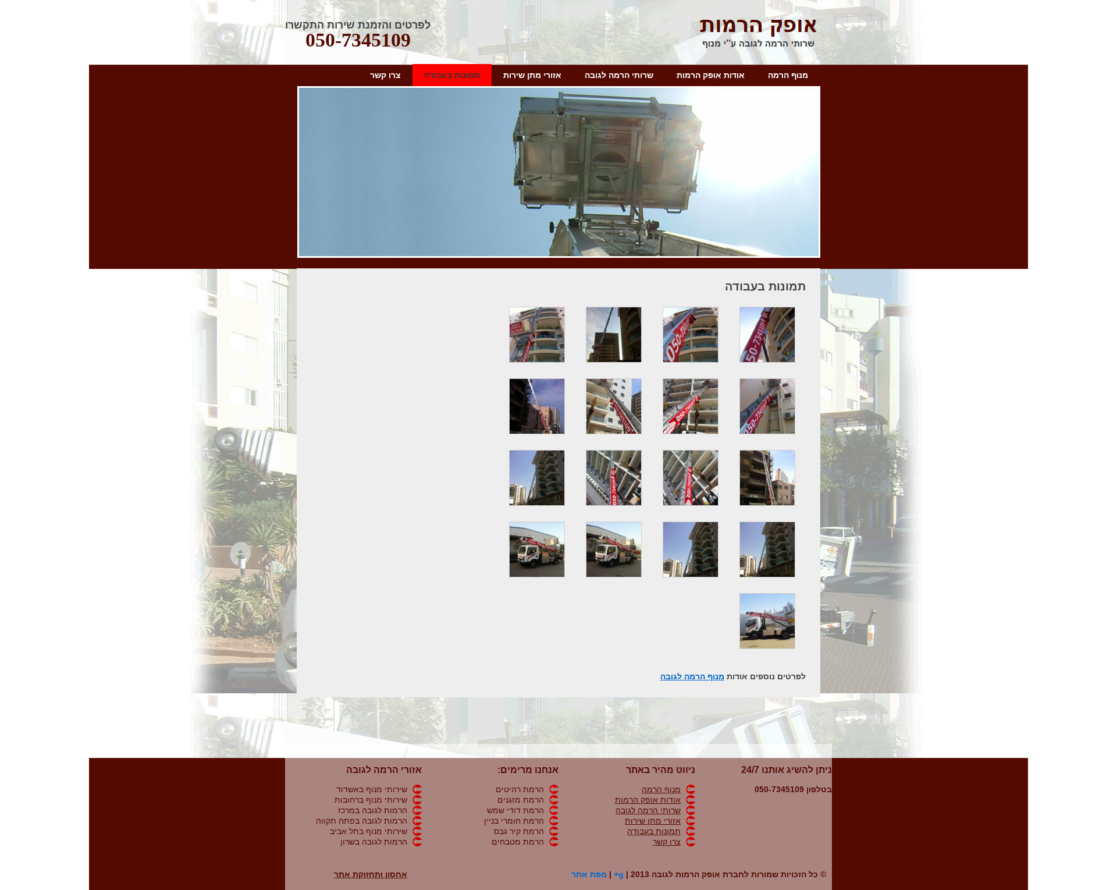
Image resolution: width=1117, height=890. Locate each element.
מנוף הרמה (788, 75)
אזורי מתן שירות (532, 75)
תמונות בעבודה (452, 75)
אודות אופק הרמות (711, 75)
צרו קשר (385, 75)
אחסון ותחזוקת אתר (370, 874)
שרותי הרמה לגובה (619, 75)
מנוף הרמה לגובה (692, 676)
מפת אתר (589, 874)
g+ (619, 874)
